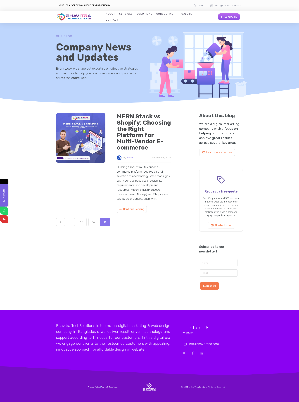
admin (130, 157)
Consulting (165, 13)
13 (93, 222)
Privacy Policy (94, 387)
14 (105, 222)
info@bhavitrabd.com (228, 6)
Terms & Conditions (109, 387)
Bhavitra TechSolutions (197, 387)
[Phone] (4, 219)
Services (126, 13)
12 (81, 222)
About (110, 13)
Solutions (144, 13)
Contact (112, 19)
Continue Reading (133, 209)
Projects (185, 13)
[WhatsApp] (4, 211)
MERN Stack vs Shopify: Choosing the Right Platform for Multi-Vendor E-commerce (144, 132)
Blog (201, 6)
